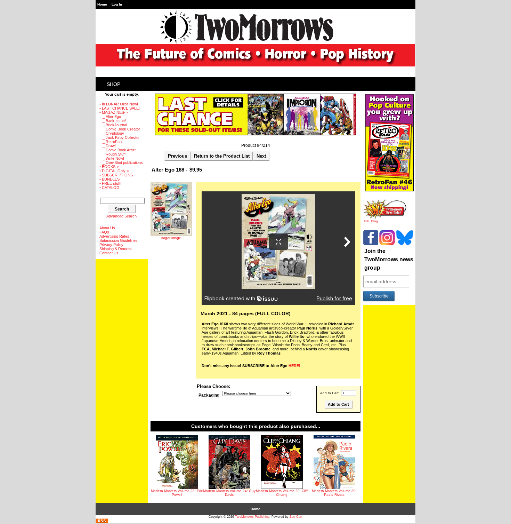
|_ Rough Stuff (112, 154)
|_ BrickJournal (113, 125)
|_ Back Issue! (112, 121)
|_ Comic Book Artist (117, 150)
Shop (113, 84)
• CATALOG (109, 187)
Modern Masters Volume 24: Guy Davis (229, 493)
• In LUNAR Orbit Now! (118, 104)
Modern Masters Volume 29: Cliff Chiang (282, 493)
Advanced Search (121, 216)
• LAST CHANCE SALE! (119, 108)
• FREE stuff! (110, 183)
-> (113, 112)
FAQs (104, 232)
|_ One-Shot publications (121, 162)
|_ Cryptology (111, 133)
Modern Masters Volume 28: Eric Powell (177, 493)
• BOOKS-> (109, 167)
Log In (117, 4)
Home (102, 4)
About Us (107, 228)
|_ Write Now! (111, 158)
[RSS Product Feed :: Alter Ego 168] (102, 522)
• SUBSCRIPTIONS (116, 175)
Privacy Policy (111, 245)
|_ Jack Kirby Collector (119, 137)
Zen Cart (296, 516)
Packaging (208, 395)
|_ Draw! (107, 146)
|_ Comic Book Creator (119, 129)
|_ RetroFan (110, 142)
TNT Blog (370, 221)
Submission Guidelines (118, 240)
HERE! (294, 366)
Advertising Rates (114, 236)
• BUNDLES (109, 179)
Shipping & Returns (115, 249)
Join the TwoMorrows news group (388, 259)
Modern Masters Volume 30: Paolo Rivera (334, 493)
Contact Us (109, 253)
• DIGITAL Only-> (114, 171)
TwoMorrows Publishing (252, 516)
